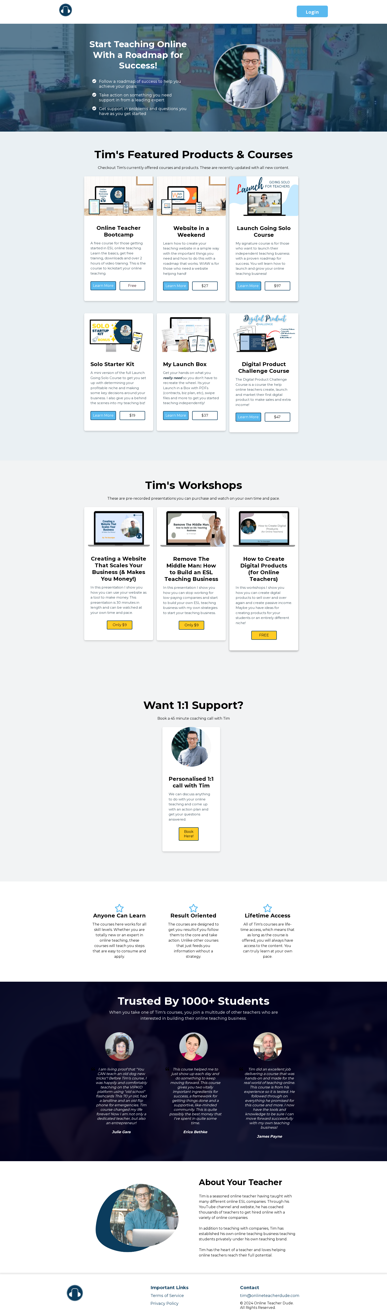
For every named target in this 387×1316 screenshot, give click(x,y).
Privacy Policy (164, 1303)
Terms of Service (167, 1295)
